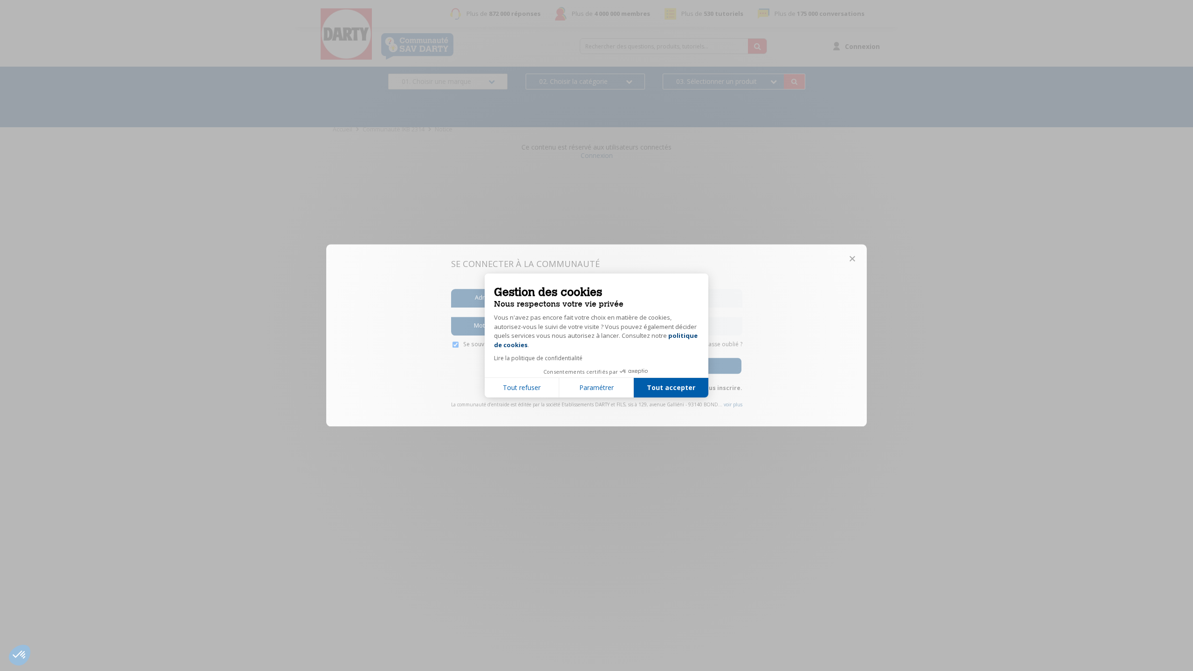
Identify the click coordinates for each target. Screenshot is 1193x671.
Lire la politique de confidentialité (538, 358)
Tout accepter (671, 387)
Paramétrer (596, 387)
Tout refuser (522, 387)
